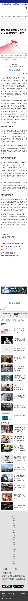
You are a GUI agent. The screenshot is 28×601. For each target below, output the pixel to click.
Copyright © (5, 595)
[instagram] (3, 569)
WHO (23, 321)
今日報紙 (14, 516)
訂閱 (25, 313)
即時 (14, 16)
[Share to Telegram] (14, 70)
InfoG (14, 530)
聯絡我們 (10, 593)
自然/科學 (14, 549)
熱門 (18, 16)
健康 (14, 544)
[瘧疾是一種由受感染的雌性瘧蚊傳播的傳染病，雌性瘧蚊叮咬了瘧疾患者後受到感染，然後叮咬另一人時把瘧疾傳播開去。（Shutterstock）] (14, 45)
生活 (14, 542)
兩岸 (26, 16)
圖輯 (14, 561)
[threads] (9, 569)
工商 (14, 563)
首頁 (2, 16)
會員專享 (8, 16)
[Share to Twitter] (12, 70)
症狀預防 (8, 321)
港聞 (22, 16)
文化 (14, 547)
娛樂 (14, 559)
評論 (14, 537)
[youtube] (16, 569)
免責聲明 (17, 593)
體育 (14, 554)
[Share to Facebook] (10, 70)
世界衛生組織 (16, 321)
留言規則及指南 (2, 309)
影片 (14, 518)
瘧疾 (2, 321)
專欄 (14, 532)
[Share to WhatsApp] (17, 70)
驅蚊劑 (7, 319)
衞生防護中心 (15, 319)
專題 (14, 535)
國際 (14, 525)
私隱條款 (23, 593)
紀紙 (14, 551)
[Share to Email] (19, 70)
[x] (12, 569)
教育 (14, 556)
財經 (14, 528)
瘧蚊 (22, 319)
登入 (16, 313)
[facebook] (6, 569)
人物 (14, 539)
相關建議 (4, 593)
